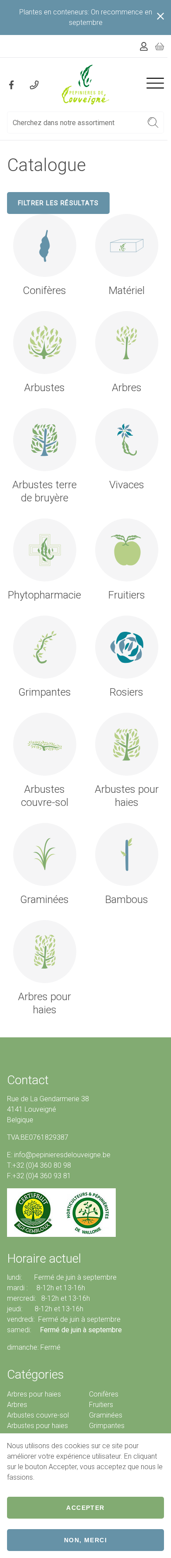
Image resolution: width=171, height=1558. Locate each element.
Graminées (105, 1415)
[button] (153, 122)
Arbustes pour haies (37, 1425)
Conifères (103, 1394)
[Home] (86, 85)
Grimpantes (107, 1425)
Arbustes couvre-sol (38, 1415)
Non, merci (85, 1540)
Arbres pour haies (34, 1394)
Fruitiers (101, 1404)
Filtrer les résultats (58, 203)
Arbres (17, 1404)
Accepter (85, 1507)
